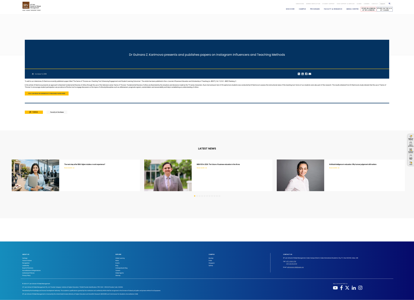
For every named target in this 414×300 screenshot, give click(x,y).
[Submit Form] (390, 3)
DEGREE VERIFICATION (313, 4)
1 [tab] (195, 194)
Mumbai (211, 258)
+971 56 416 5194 (291, 264)
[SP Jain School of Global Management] (31, 6)
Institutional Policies (28, 273)
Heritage (24, 258)
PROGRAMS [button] (315, 9)
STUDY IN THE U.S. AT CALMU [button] (384, 9)
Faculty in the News (57, 112)
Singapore (212, 263)
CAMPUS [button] (302, 9)
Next (407, 176)
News (117, 260)
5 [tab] (204, 194)
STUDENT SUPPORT (328, 4)
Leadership (25, 265)
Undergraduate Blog (121, 268)
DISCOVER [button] (290, 9)
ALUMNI (359, 4)
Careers (366, 4)
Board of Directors (27, 268)
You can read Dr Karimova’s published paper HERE (46, 93)
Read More (68, 168)
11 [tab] (219, 194)
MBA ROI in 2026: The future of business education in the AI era (218, 164)
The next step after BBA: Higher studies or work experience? (84, 164)
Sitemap (117, 275)
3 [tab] (200, 194)
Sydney (211, 265)
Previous (7, 176)
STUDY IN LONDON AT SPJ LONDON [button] (368, 9)
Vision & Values (27, 260)
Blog (116, 265)
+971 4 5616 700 (291, 261)
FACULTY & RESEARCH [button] (333, 9)
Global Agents (119, 273)
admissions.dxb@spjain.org (295, 267)
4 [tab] (202, 194)
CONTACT (375, 4)
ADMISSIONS (300, 4)
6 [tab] (207, 194)
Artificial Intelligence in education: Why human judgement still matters (352, 164)
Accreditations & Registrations (31, 270)
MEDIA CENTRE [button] (353, 9)
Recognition (26, 263)
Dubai (210, 260)
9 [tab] (214, 194)
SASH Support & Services (346, 4)
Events (117, 263)
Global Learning (120, 258)
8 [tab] (212, 194)
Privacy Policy (26, 275)
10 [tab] (217, 194)
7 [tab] (209, 194)
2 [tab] (197, 194)
